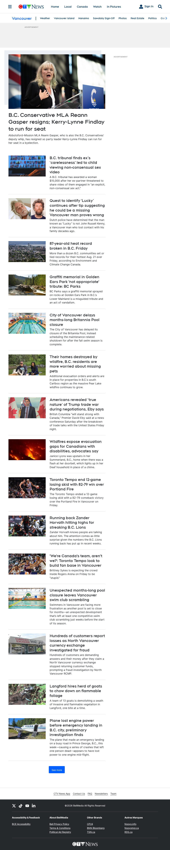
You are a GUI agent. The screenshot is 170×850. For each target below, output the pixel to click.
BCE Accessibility (21, 824)
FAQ (90, 793)
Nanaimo (83, 18)
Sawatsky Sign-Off (104, 18)
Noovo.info (130, 824)
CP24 (90, 824)
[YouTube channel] (27, 806)
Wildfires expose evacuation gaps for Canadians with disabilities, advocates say (76, 446)
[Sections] (10, 6)
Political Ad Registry (60, 832)
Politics (152, 18)
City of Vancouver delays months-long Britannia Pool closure (74, 320)
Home (55, 6)
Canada (82, 6)
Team (113, 793)
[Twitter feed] (14, 806)
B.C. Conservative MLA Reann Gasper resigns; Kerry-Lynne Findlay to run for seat (56, 122)
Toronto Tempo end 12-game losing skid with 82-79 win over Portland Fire (77, 484)
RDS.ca (128, 832)
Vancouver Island (64, 18)
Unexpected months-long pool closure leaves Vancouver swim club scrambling (77, 595)
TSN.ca (91, 832)
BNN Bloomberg (96, 828)
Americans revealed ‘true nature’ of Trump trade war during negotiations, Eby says (77, 404)
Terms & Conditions (59, 828)
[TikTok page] (21, 806)
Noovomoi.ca (132, 828)
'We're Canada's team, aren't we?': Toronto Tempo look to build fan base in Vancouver (76, 560)
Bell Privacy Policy (59, 824)
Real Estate (137, 18)
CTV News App (62, 793)
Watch (97, 6)
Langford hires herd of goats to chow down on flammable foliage (76, 691)
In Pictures (114, 6)
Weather (45, 18)
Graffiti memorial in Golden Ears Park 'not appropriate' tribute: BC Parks (74, 281)
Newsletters (101, 793)
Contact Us (79, 793)
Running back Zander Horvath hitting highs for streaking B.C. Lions (72, 522)
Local (68, 6)
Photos (123, 18)
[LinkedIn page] (34, 806)
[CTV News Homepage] (31, 7)
